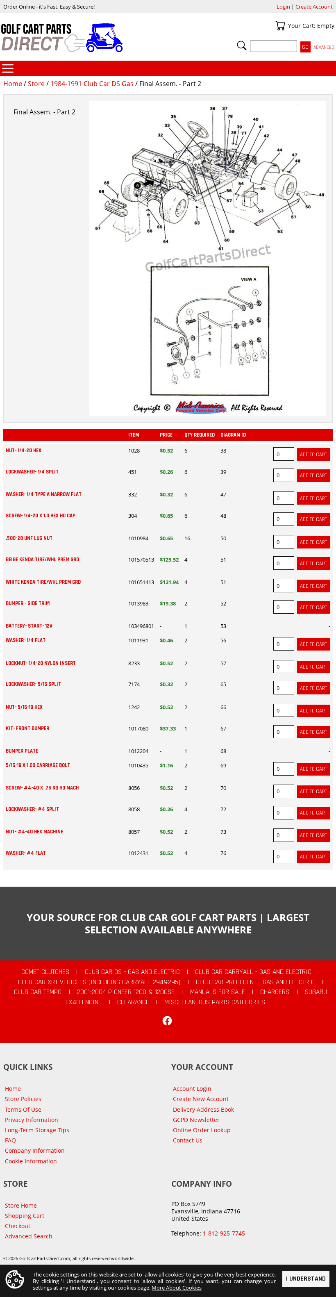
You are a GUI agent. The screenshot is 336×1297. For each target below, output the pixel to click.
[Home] (84, 37)
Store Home (21, 1205)
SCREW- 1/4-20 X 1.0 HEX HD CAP (40, 515)
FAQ (10, 1140)
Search (241, 45)
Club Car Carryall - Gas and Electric (253, 971)
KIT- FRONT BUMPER (27, 728)
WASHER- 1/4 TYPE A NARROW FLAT (44, 494)
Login (283, 6)
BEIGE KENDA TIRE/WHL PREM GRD (42, 559)
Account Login (192, 1088)
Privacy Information (31, 1120)
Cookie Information (31, 1161)
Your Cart (280, 25)
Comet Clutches (45, 971)
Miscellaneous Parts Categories (214, 1002)
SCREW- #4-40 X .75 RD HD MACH (42, 788)
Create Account (314, 6)
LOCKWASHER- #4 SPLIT (32, 809)
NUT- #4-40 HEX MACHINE (34, 831)
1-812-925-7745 (224, 1233)
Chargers (274, 992)
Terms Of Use (23, 1109)
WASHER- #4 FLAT (26, 853)
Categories (8, 68)
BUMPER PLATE (22, 751)
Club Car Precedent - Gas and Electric (255, 982)
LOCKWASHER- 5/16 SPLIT (33, 684)
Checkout (17, 1226)
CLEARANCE (133, 1002)
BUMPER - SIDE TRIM (28, 603)
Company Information (35, 1150)
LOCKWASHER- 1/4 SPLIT (32, 472)
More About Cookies (177, 1287)
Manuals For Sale (217, 992)
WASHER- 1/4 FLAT (25, 640)
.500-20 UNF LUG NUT (29, 538)
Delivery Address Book (203, 1109)
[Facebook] (167, 1020)
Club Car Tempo (37, 992)
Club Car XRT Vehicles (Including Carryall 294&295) (99, 982)
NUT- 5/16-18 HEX (24, 707)
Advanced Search (28, 1236)
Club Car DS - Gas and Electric (132, 971)
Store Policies (23, 1099)
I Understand (306, 1278)
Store (36, 83)
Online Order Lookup (202, 1130)
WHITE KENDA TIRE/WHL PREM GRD (43, 582)
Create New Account (201, 1099)
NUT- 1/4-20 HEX (23, 450)
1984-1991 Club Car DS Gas (92, 83)
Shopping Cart (24, 1216)
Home (12, 83)
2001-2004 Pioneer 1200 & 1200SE (126, 992)
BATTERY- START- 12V (29, 626)
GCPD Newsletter (196, 1120)
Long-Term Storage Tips (37, 1130)
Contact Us (187, 1140)
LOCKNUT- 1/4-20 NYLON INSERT (41, 663)
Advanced (323, 47)
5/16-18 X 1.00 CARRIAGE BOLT (38, 765)
